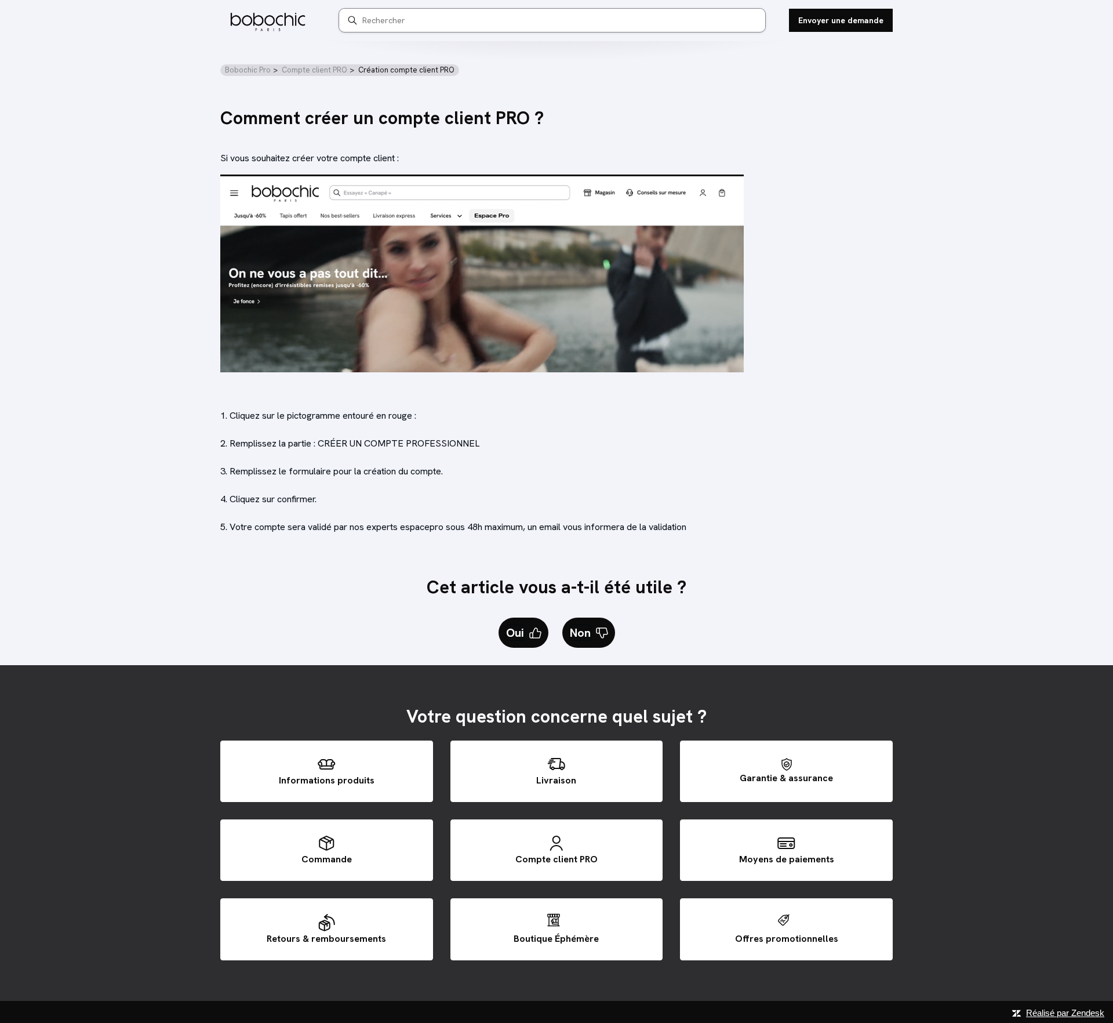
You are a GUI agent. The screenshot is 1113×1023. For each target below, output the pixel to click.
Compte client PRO (314, 70)
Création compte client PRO (406, 70)
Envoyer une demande (840, 20)
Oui (515, 632)
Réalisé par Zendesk (1065, 1013)
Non (580, 632)
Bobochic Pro (248, 70)
